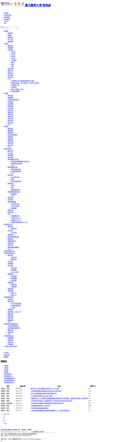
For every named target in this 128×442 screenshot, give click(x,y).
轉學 (12, 62)
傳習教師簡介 (12, 241)
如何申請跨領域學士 (14, 328)
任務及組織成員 (16, 305)
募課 (12, 179)
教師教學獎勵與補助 (14, 192)
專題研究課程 (12, 202)
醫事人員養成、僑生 (17, 89)
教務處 (6, 31)
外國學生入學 (15, 85)
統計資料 (10, 123)
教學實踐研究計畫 (13, 159)
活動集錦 (10, 282)
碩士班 (13, 56)
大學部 (13, 52)
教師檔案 (14, 208)
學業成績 (10, 106)
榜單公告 (10, 71)
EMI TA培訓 (15, 272)
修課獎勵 (14, 270)
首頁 (7, 353)
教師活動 (14, 276)
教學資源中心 (8, 149)
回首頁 (6, 13)
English (6, 21)
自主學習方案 (15, 177)
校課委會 (10, 139)
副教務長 (10, 37)
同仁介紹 (10, 39)
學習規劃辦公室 (9, 336)
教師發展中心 (8, 224)
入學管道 (10, 50)
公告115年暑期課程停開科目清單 (43, 393)
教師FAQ (14, 295)
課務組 (6, 126)
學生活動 (14, 268)
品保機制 (14, 280)
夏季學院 (10, 197)
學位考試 (10, 110)
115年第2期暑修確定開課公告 (39, 408)
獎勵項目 (14, 194)
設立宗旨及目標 (16, 303)
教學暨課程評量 (12, 167)
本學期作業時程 (16, 171)
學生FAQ (14, 293)
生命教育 (10, 199)
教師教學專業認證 (13, 237)
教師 (12, 185)
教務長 (10, 35)
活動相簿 (14, 286)
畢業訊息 (10, 112)
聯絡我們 (7, 17)
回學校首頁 (7, 15)
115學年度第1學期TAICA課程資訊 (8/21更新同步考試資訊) (51, 401)
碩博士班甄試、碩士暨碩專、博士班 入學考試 (25, 83)
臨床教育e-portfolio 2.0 (14, 312)
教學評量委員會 (16, 169)
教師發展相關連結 (13, 247)
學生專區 (10, 265)
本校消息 (14, 257)
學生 (12, 187)
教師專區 (10, 274)
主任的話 (14, 232)
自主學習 (10, 175)
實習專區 (10, 137)
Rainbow (38, 439)
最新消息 (10, 46)
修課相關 (10, 338)
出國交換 (10, 342)
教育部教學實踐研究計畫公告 (20, 161)
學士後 (13, 54)
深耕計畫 (10, 157)
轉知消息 (14, 259)
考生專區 (10, 75)
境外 (12, 64)
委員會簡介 (11, 301)
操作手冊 (10, 120)
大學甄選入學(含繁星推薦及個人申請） (23, 81)
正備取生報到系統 (13, 99)
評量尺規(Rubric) (16, 218)
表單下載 (10, 118)
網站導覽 (7, 19)
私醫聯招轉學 (15, 91)
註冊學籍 (10, 104)
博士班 (13, 58)
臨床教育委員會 (9, 297)
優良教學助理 (15, 190)
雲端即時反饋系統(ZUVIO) (19, 222)
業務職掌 (10, 48)
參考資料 (10, 77)
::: (1, 9)
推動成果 (10, 314)
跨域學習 (10, 340)
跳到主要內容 (5, 3)
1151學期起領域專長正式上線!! (41, 396)
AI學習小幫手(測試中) (11, 346)
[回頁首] (1, 440)
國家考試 (10, 114)
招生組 (6, 43)
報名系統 (10, 69)
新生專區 (10, 102)
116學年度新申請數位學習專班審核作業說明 (47, 403)
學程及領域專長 (12, 135)
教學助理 (10, 183)
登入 (5, 23)
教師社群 (10, 239)
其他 (12, 66)
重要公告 (14, 228)
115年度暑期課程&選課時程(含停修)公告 (45, 391)
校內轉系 (14, 60)
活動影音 (14, 284)
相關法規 (10, 73)
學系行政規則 (15, 206)
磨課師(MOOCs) (16, 220)
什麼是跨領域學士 (13, 326)
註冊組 (6, 93)
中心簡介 (10, 153)
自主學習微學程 (16, 181)
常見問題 (10, 291)
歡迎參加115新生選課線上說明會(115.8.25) (44, 388)
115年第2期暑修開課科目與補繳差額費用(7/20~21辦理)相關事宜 (49, 410)
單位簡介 (10, 33)
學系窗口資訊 (15, 204)
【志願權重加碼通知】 (40, 405)
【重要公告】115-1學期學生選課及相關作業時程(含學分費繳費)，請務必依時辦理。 (59, 398)
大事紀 (13, 307)
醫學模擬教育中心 (9, 251)
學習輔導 (10, 344)
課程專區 (10, 132)
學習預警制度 (15, 216)
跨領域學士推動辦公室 (11, 324)
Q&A (9, 79)
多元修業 (10, 108)
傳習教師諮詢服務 (16, 163)
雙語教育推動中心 (9, 253)
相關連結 (10, 320)
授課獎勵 (14, 278)
